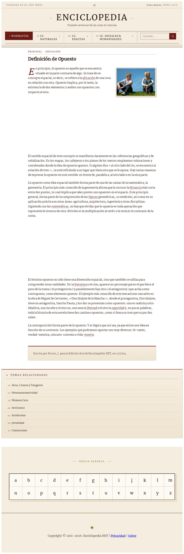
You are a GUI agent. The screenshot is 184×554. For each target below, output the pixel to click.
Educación (53, 51)
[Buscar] (172, 36)
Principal (35, 51)
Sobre (132, 535)
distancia (136, 188)
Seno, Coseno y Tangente (27, 385)
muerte (89, 335)
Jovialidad (18, 423)
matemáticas (59, 206)
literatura (80, 284)
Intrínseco (18, 408)
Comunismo (19, 430)
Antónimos (19, 415)
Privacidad (118, 535)
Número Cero (20, 400)
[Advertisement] (92, 124)
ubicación (88, 78)
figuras (93, 197)
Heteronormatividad (25, 393)
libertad (92, 308)
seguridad (117, 308)
